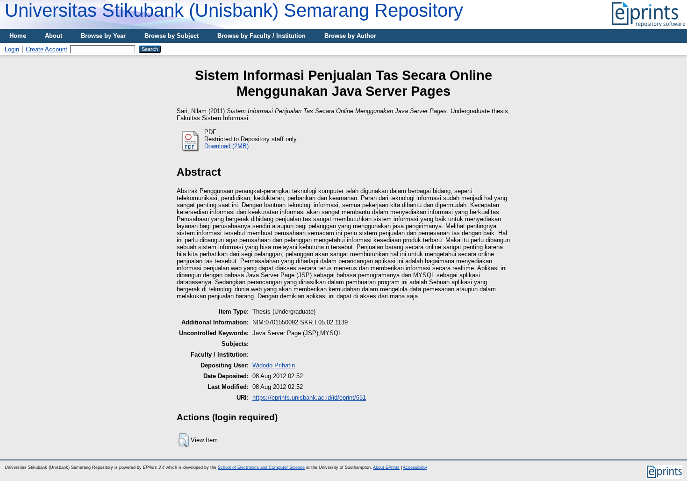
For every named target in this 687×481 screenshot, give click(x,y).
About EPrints (386, 467)
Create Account (46, 49)
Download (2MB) (226, 146)
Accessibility (415, 467)
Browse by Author (350, 35)
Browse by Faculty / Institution (261, 35)
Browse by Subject (171, 35)
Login (12, 49)
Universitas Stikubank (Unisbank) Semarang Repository (234, 10)
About (53, 35)
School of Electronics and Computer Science (261, 467)
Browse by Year (103, 35)
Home (17, 35)
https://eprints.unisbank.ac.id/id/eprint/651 (309, 397)
